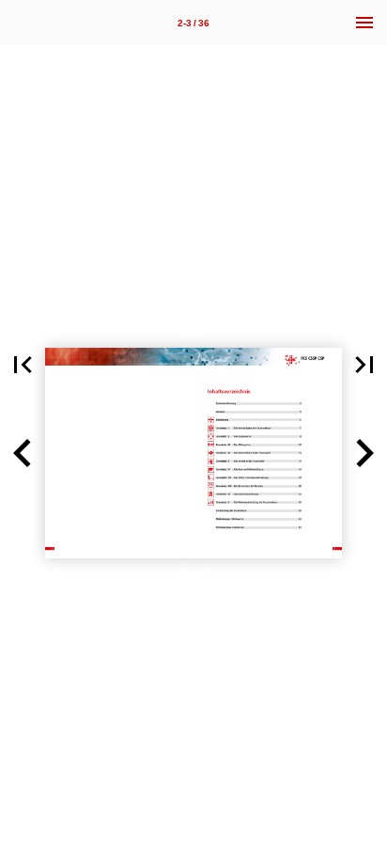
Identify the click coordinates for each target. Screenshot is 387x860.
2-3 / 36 (193, 23)
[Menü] (364, 22)
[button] (22, 365)
